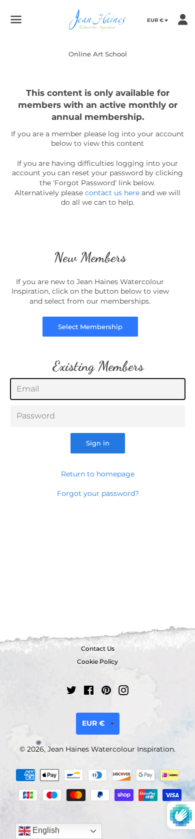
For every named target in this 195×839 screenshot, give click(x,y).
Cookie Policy (97, 661)
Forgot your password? (98, 493)
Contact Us (97, 648)
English (45, 830)
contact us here (112, 192)
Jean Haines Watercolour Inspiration (111, 749)
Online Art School (97, 54)
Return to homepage (97, 473)
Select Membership (90, 327)
